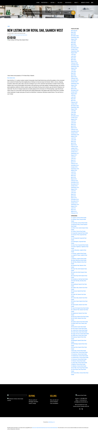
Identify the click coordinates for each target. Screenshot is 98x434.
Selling (60, 2)
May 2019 (73, 124)
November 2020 (75, 105)
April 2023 (73, 75)
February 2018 (74, 146)
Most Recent (74, 30)
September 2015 (75, 187)
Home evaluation (54, 401)
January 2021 (74, 104)
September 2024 (75, 51)
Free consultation (54, 403)
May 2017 (73, 160)
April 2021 (73, 100)
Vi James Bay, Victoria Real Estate (79, 362)
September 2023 (75, 66)
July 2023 (73, 69)
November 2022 (75, 80)
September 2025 (75, 37)
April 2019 (73, 126)
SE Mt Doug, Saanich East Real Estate (80, 316)
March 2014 (74, 211)
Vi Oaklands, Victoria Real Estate (78, 366)
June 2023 (73, 71)
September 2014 (75, 204)
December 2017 (75, 150)
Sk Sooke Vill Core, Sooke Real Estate (80, 333)
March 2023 (74, 76)
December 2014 (75, 199)
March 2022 (74, 88)
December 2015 (75, 182)
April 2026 (73, 34)
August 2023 (74, 68)
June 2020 (73, 112)
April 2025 (73, 44)
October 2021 (74, 92)
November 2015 (75, 184)
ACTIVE (69, 9)
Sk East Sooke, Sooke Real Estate (79, 328)
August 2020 (74, 109)
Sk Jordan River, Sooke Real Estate (79, 330)
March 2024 (74, 61)
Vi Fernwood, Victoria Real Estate (79, 359)
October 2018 (74, 133)
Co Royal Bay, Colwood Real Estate (79, 222)
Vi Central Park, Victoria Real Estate (79, 352)
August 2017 (74, 155)
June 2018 (73, 139)
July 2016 (73, 172)
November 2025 (75, 35)
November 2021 (75, 90)
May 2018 (73, 141)
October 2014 (74, 203)
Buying (52, 2)
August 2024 (74, 52)
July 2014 (73, 208)
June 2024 (73, 56)
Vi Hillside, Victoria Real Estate (78, 361)
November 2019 (75, 116)
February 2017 (74, 163)
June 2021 (73, 97)
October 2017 (74, 151)
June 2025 (73, 41)
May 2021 (73, 98)
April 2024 (73, 59)
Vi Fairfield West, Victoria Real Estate (79, 357)
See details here (11, 78)
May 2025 (73, 42)
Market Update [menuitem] (85, 2)
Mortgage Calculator (33, 401)
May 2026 (73, 32)
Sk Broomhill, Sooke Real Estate (78, 326)
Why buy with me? (33, 400)
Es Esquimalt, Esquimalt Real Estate (79, 233)
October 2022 (74, 81)
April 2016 (73, 177)
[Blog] (82, 409)
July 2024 (73, 54)
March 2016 (74, 179)
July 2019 (73, 121)
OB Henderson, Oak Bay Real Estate (79, 279)
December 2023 (75, 64)
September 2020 (75, 107)
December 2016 (75, 165)
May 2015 (73, 194)
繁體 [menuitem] (92, 2)
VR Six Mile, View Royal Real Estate (79, 367)
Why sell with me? (54, 400)
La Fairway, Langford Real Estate (78, 253)
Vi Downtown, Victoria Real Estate (79, 354)
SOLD (75, 9)
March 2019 (74, 127)
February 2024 (74, 63)
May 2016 (73, 175)
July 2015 (73, 191)
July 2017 (73, 156)
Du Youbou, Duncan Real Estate (78, 231)
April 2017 (73, 162)
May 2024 (73, 58)
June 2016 (73, 174)
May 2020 (73, 114)
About (76, 2)
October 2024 (74, 49)
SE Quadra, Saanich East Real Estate (79, 321)
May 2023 (73, 73)
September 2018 (75, 134)
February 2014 (74, 213)
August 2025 (74, 39)
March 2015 (74, 197)
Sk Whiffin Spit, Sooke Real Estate (79, 335)
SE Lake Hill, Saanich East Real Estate (80, 308)
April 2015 (73, 196)
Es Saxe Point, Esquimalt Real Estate (79, 245)
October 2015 (74, 185)
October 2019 (74, 117)
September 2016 (75, 168)
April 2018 (73, 143)
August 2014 (74, 206)
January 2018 (74, 148)
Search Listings (32, 403)
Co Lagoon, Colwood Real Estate (78, 217)
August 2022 (74, 85)
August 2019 (74, 119)
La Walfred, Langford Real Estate (78, 258)
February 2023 (74, 78)
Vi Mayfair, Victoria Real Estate (78, 364)
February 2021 (74, 102)
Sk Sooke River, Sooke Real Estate (79, 332)
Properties (44, 2)
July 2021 (73, 95)
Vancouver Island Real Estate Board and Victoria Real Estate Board (45, 427)
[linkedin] (80, 409)
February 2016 (74, 180)
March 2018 (74, 144)
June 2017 (73, 158)
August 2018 (74, 136)
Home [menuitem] (37, 2)
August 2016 (74, 170)
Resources (68, 2)
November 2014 (75, 201)
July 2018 (73, 138)
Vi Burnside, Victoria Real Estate (78, 350)
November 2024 (75, 47)
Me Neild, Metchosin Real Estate (78, 260)
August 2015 (74, 189)
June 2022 (73, 87)
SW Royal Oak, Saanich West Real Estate (19, 35)
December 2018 (75, 131)
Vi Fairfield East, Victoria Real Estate (79, 355)
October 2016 (74, 167)
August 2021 (74, 93)
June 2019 (73, 122)
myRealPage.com (51, 422)
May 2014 (73, 209)
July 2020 (73, 110)
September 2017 (75, 153)
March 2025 (74, 46)
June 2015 (73, 192)
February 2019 (74, 129)
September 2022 (75, 83)
